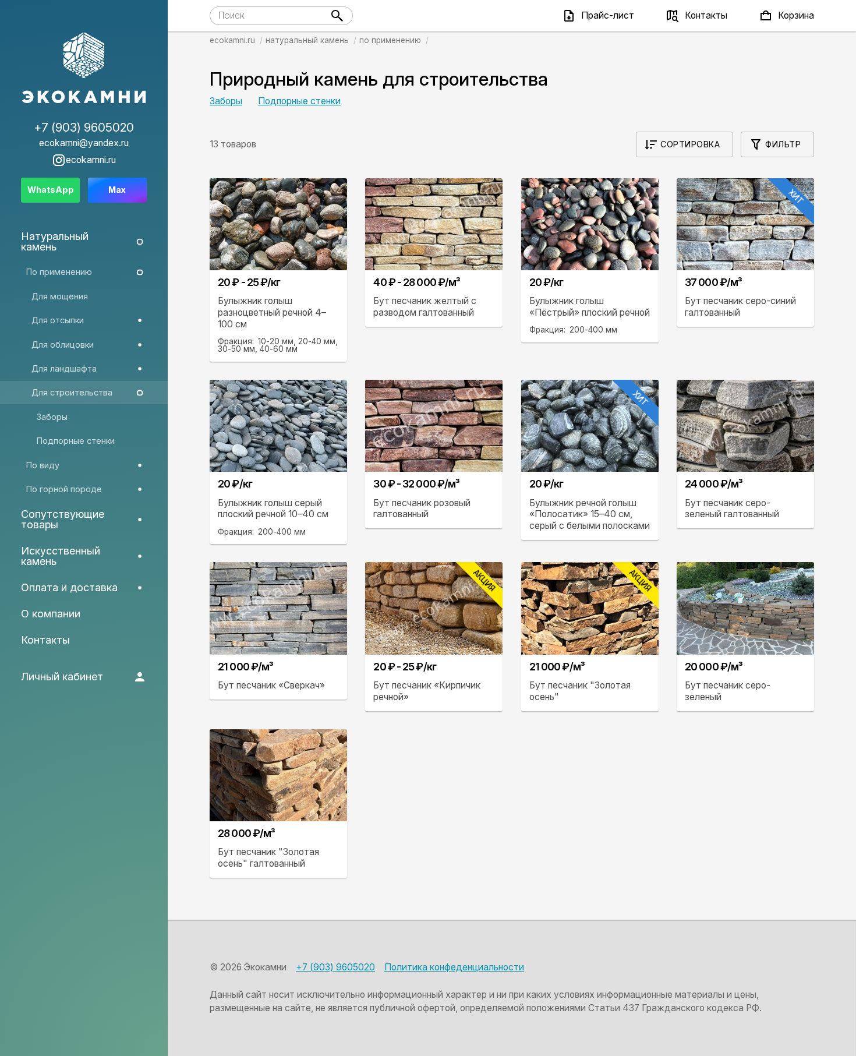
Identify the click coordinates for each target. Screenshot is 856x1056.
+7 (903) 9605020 (335, 967)
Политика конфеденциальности (454, 967)
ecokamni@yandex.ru (84, 143)
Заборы (226, 101)
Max (117, 190)
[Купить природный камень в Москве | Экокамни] (84, 68)
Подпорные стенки (299, 101)
